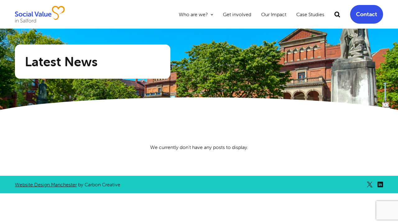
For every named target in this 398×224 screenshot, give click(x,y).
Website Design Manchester (46, 184)
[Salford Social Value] (40, 14)
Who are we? (193, 14)
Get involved (237, 14)
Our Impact (273, 14)
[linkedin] (380, 184)
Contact (366, 14)
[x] (370, 184)
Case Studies (310, 14)
